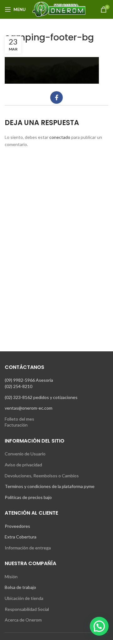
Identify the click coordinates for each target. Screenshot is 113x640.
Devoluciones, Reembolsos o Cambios (42, 475)
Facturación (16, 425)
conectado (59, 137)
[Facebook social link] (56, 97)
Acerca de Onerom (23, 619)
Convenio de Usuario (25, 453)
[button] (99, 626)
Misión (11, 576)
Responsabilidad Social (27, 609)
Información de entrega (28, 547)
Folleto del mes (19, 419)
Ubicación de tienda (24, 598)
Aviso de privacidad (23, 464)
